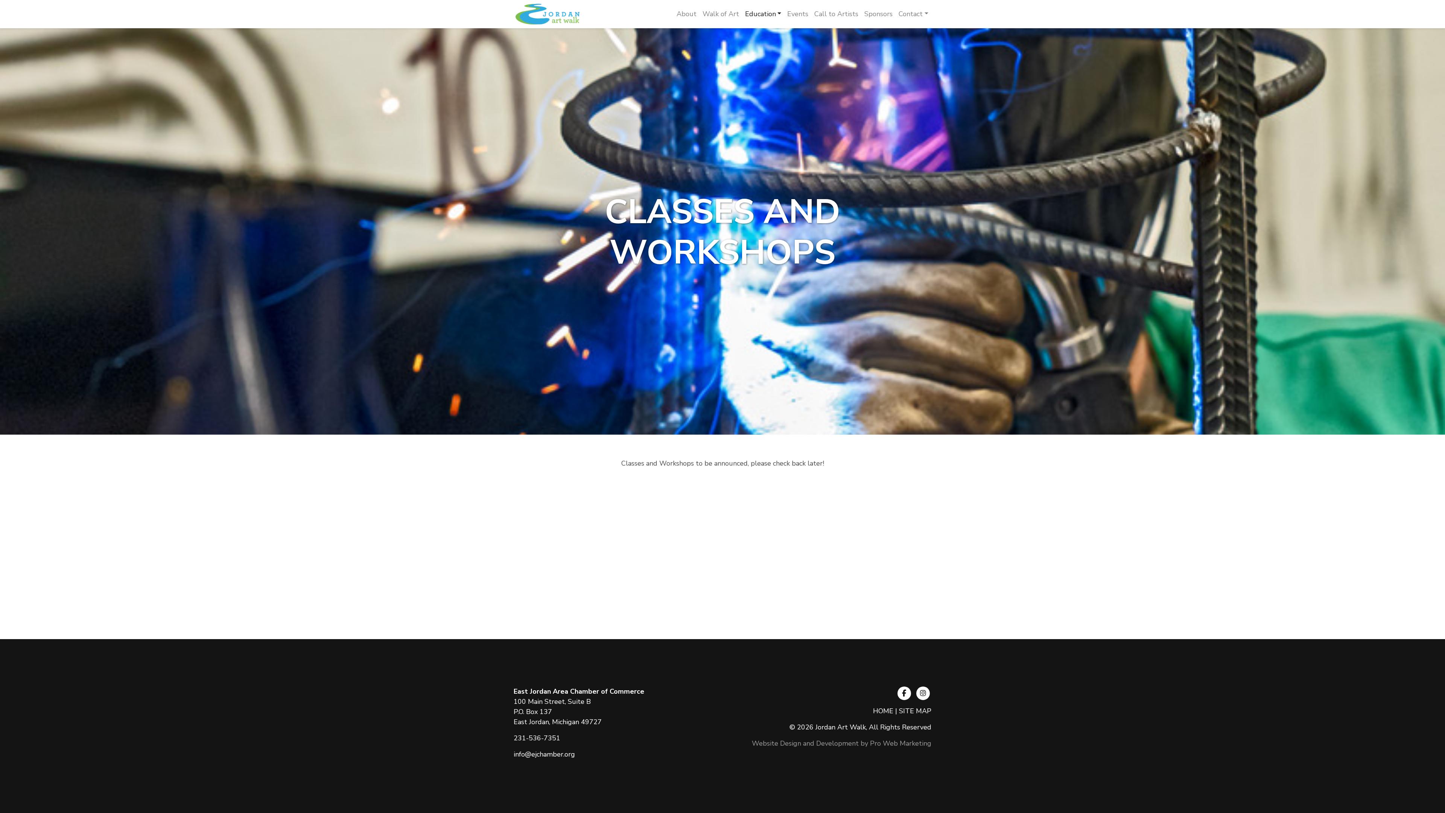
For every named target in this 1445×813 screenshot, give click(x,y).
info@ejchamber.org (544, 754)
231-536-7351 (537, 738)
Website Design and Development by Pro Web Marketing (841, 743)
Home (883, 711)
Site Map (915, 711)
